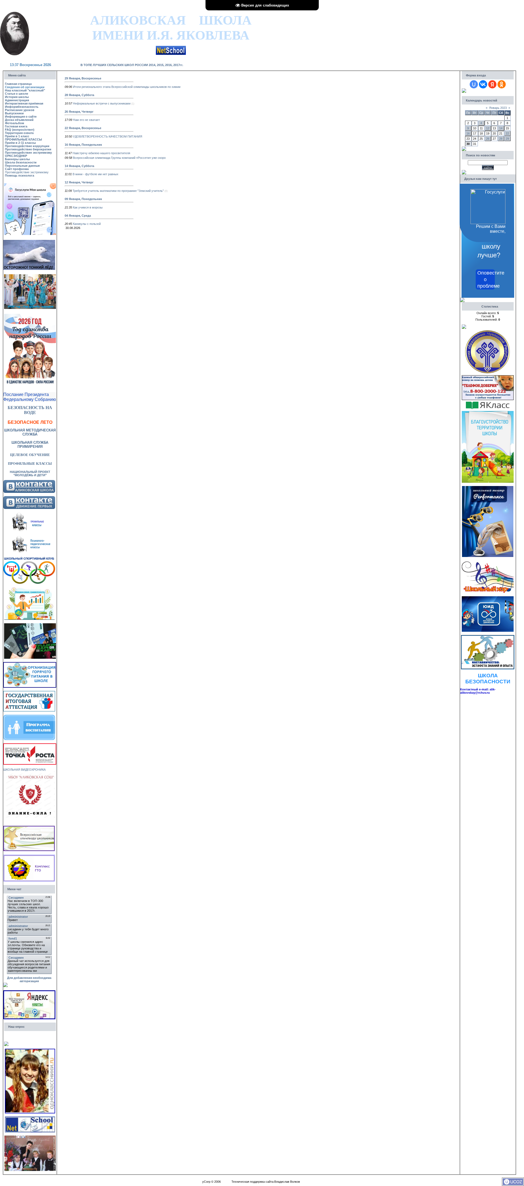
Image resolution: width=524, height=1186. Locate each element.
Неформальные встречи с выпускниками (101, 103)
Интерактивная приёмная (24, 103)
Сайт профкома (17, 169)
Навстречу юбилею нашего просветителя (101, 153)
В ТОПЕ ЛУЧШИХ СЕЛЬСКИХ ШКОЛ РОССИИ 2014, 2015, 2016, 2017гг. (132, 65)
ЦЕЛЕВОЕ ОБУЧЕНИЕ (30, 455)
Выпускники (14, 113)
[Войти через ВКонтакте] (483, 84)
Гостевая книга (16, 126)
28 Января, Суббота (79, 95)
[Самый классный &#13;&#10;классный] (30, 1137)
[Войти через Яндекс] (492, 84)
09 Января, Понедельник (83, 199)
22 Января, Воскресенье (83, 128)
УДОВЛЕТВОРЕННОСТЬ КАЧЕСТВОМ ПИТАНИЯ (107, 136)
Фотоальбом (14, 123)
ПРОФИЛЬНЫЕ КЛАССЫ (23, 139)
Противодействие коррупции (27, 146)
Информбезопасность (21, 106)
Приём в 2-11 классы (20, 142)
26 (487, 138)
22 (507, 133)
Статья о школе (16, 93)
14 (500, 128)
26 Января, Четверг (79, 111)
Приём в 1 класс (17, 136)
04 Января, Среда (78, 215)
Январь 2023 (498, 107)
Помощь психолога (19, 175)
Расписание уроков (19, 110)
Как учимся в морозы (88, 207)
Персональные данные (22, 165)
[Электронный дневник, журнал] (171, 47)
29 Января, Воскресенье (83, 78)
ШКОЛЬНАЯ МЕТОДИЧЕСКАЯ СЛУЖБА (30, 432)
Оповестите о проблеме (486, 279)
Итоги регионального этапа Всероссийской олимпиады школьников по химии (126, 86)
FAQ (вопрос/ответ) (19, 129)
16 (468, 133)
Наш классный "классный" (25, 90)
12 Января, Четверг (79, 182)
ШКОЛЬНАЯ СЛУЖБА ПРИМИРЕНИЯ (29, 444)
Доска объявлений (19, 119)
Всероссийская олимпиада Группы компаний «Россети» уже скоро (119, 157)
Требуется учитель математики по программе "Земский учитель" (118, 190)
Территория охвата (19, 133)
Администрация (17, 100)
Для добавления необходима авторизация (29, 979)
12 (487, 128)
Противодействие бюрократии (28, 149)
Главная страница (18, 83)
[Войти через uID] (474, 84)
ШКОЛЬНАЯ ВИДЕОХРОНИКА (24, 769)
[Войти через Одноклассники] (502, 84)
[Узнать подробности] (29, 745)
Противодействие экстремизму (28, 152)
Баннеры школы (17, 159)
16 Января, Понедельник (83, 144)
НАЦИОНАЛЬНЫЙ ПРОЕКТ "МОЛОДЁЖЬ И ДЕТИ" (30, 473)
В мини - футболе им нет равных (95, 174)
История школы (17, 97)
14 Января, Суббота (79, 166)
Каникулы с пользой (87, 223)
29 (507, 138)
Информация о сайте (21, 116)
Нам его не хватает (86, 119)
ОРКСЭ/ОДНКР (16, 155)
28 (500, 138)
